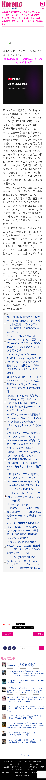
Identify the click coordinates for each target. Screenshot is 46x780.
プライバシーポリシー (18, 767)
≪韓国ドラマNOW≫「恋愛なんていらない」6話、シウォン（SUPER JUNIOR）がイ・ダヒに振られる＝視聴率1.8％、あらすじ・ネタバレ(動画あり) (23, 481)
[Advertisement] (23, 33)
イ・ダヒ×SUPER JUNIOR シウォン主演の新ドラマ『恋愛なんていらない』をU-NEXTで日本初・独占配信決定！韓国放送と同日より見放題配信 (23, 530)
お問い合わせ (33, 767)
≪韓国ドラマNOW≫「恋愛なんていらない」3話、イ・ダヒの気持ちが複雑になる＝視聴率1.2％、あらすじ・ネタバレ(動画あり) (24, 421)
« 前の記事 (7, 634)
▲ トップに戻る (23, 755)
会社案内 (6, 767)
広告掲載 (19, 770)
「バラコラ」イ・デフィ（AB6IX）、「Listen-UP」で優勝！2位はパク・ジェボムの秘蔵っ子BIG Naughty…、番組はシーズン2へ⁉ (24, 511)
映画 (31, 764)
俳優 (18, 764)
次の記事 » (39, 634)
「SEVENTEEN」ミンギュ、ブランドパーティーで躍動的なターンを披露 (24, 497)
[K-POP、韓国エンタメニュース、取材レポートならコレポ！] (12, 3)
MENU (42, 8)
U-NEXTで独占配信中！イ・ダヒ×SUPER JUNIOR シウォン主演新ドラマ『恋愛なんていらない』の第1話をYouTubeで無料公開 (24, 384)
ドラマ (24, 764)
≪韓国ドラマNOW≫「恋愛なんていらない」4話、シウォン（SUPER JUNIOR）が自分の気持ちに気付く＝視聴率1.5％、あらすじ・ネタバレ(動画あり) (23, 440)
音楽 (37, 764)
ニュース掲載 (29, 770)
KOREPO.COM (8, 761)
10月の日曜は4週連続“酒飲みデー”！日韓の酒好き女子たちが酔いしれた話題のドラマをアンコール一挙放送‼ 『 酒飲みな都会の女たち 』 (23, 324)
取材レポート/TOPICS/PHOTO (33, 761)
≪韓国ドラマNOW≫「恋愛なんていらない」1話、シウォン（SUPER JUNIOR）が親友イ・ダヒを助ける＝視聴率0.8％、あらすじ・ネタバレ (24, 403)
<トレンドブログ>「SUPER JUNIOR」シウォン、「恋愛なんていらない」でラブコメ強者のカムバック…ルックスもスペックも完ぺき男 (24, 343)
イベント (10, 764)
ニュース (18, 761)
